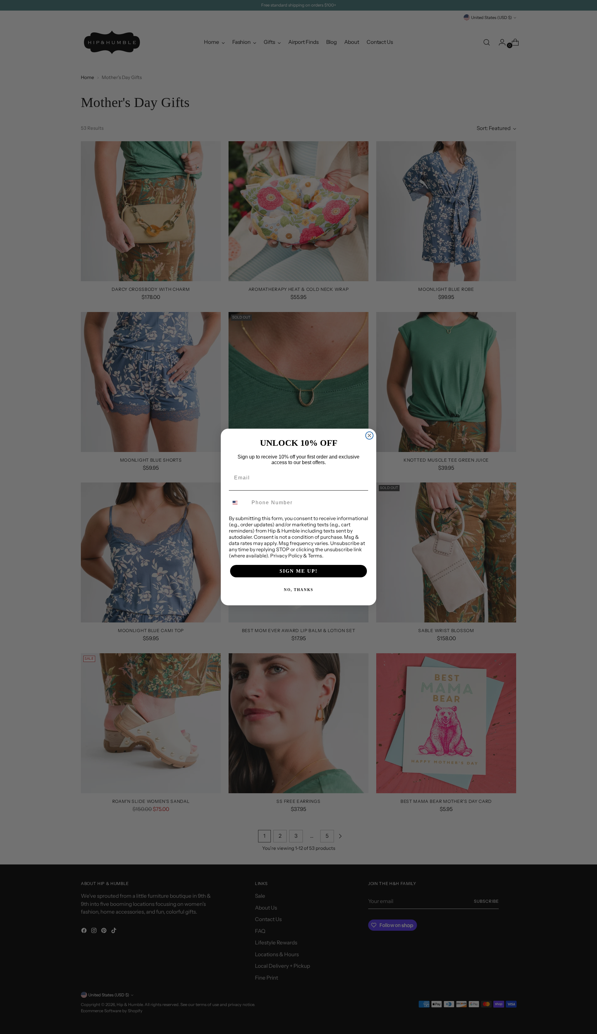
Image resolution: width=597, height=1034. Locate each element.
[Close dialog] (369, 435)
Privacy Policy (286, 555)
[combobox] (238, 503)
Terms (315, 555)
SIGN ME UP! (298, 571)
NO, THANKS (298, 590)
